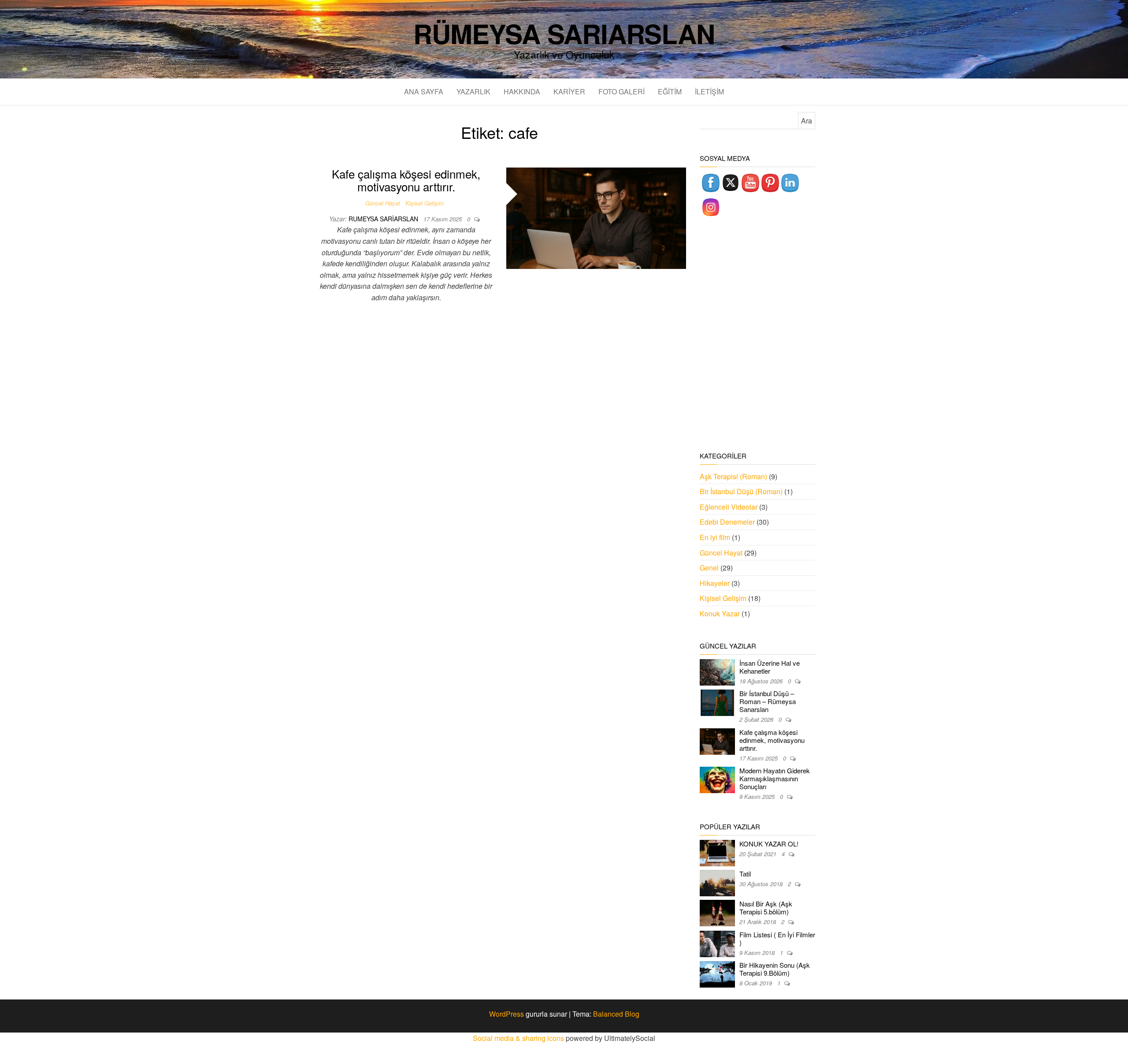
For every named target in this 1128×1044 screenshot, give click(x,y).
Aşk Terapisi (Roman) (733, 476)
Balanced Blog (616, 1014)
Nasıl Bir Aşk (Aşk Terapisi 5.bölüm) (765, 907)
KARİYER (569, 91)
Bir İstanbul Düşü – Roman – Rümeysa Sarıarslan (767, 701)
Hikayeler (715, 583)
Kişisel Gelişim (424, 203)
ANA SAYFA (423, 91)
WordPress (506, 1014)
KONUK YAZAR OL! (768, 843)
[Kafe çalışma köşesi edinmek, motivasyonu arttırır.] (596, 217)
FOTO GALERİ (621, 91)
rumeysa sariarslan (384, 218)
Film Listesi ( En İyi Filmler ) (777, 938)
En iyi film (715, 537)
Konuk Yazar (720, 613)
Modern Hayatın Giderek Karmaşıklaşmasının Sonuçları (774, 778)
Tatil (745, 873)
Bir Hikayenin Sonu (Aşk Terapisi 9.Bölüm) (774, 968)
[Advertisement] (758, 335)
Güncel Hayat (382, 203)
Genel (709, 568)
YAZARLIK (473, 91)
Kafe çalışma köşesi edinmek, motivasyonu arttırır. (406, 179)
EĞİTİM (670, 91)
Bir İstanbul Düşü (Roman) (741, 491)
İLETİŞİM (709, 91)
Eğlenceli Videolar (728, 507)
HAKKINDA (522, 91)
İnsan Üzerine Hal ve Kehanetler (769, 666)
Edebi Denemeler (727, 522)
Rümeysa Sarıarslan (563, 33)
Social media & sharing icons (519, 1038)
